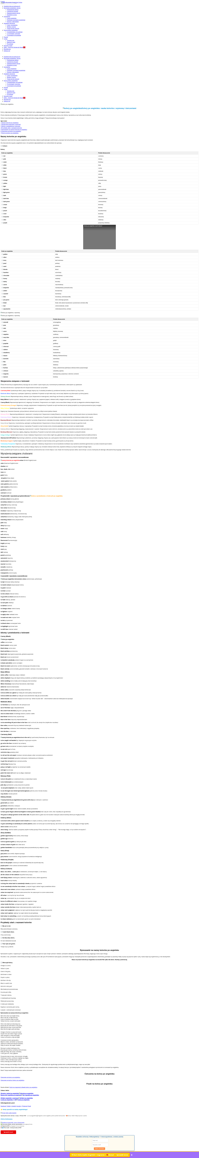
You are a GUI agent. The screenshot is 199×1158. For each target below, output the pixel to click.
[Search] (16, 3)
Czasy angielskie (11, 18)
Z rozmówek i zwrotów (13, 33)
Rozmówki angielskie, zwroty (12, 8)
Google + (19, 1106)
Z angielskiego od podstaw (14, 32)
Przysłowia (10, 44)
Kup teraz (99, 583)
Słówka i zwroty (11, 27)
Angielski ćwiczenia (9, 23)
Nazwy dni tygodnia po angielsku (11, 1095)
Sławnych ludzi (11, 42)
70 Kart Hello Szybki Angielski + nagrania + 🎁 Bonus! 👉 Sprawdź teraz (100, 1155)
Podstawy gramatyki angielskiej (16, 20)
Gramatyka (7, 16)
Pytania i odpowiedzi (13, 22)
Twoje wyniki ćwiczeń (13, 28)
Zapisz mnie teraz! (99, 1148)
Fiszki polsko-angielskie (11, 30)
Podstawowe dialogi (12, 10)
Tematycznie (10, 40)
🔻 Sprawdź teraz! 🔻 (8, 1132)
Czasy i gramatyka (12, 25)
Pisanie (6, 37)
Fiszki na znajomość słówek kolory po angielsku (23, 1087)
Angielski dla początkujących (12, 6)
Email (29, 1106)
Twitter (9, 1106)
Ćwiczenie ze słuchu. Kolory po (9, 1080)
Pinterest (24, 1106)
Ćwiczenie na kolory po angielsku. (10, 1077)
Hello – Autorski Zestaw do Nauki (14, 47)
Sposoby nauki (8, 45)
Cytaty (5, 39)
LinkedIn (13, 1106)
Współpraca (7, 49)
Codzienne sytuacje (12, 11)
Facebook (3, 1106)
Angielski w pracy (12, 15)
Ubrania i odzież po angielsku (10, 1093)
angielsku (21, 1080)
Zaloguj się (7, 51)
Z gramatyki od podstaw (14, 35)
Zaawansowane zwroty (13, 13)
